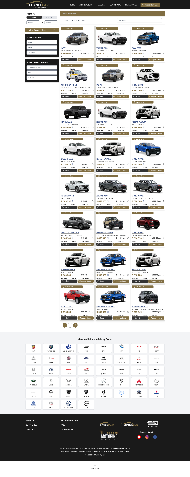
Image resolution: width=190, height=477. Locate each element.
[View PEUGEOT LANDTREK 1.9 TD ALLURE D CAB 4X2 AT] (77, 222)
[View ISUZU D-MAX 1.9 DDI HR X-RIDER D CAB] (148, 222)
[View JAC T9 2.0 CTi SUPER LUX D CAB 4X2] (112, 75)
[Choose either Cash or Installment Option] (34, 14)
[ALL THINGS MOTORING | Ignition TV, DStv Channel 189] (112, 435)
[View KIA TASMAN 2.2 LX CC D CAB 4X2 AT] (77, 112)
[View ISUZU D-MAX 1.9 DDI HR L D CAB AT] (112, 112)
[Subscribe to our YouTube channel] (139, 437)
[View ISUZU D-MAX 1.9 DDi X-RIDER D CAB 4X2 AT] (148, 185)
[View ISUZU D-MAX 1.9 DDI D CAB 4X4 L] (77, 296)
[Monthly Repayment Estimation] (92, 53)
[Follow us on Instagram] (147, 437)
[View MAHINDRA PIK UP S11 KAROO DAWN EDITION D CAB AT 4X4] (112, 222)
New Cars (30, 420)
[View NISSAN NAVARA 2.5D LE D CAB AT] (77, 259)
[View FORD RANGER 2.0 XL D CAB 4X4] (77, 185)
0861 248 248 (103, 448)
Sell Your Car (31, 425)
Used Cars (30, 429)
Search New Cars (69, 14)
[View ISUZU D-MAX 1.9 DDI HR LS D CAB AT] (148, 75)
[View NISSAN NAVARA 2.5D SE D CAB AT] (148, 112)
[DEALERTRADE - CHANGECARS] (106, 424)
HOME (72, 5)
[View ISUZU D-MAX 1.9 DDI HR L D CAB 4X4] (112, 38)
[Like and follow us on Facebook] (155, 437)
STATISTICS (101, 5)
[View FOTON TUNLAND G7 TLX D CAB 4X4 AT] (112, 296)
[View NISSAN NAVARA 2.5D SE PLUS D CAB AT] (148, 259)
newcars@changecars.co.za (121, 448)
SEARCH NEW (115, 5)
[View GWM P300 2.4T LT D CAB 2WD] (148, 38)
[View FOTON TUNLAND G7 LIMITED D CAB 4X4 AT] (112, 259)
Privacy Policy (124, 451)
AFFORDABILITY (85, 5)
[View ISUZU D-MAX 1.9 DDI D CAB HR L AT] (148, 149)
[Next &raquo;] (75, 325)
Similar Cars (69, 28)
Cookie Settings (67, 429)
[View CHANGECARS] (47, 4)
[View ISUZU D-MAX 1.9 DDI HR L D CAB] (77, 149)
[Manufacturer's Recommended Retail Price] (72, 53)
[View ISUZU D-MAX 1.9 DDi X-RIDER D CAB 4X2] (112, 185)
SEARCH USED (131, 5)
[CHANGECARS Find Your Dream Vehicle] (130, 424)
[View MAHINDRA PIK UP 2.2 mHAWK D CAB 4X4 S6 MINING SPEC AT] (77, 75)
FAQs (63, 425)
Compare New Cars (150, 5)
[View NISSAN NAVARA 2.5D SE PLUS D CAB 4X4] (112, 149)
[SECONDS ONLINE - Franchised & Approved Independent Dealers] (153, 424)
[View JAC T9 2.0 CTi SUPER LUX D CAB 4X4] (77, 38)
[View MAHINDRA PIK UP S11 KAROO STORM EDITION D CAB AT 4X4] (148, 296)
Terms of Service (108, 451)
